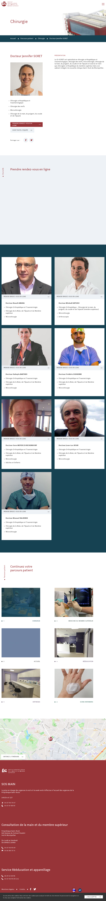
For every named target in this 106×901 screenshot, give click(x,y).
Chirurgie (41, 38)
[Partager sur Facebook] (25, 140)
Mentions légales (8, 889)
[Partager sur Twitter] (31, 140)
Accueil (13, 38)
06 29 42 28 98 (9, 876)
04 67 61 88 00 (9, 806)
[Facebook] (30, 889)
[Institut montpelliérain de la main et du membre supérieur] (11, 4)
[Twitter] (35, 889)
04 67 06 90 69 (9, 848)
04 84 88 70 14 (9, 850)
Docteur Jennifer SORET (58, 38)
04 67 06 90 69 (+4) (11, 879)
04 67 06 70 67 (9, 803)
